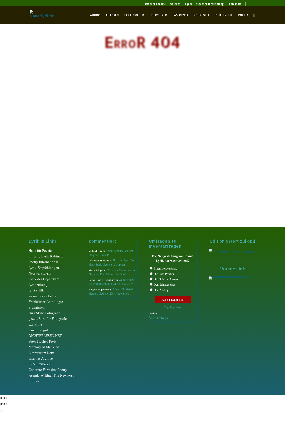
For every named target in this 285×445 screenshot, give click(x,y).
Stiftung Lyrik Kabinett (46, 256)
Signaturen (37, 307)
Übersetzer (158, 15)
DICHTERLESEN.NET (45, 335)
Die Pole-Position (164, 274)
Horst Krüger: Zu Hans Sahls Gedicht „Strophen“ (111, 262)
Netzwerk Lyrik (40, 273)
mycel (188, 4)
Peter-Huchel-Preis (42, 341)
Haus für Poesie (40, 250)
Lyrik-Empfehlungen (44, 267)
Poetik (243, 15)
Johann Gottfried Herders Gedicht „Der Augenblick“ (111, 291)
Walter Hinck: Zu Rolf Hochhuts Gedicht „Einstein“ (112, 282)
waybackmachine (155, 4)
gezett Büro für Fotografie (48, 318)
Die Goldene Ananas (166, 279)
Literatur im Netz (41, 352)
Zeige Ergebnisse (172, 307)
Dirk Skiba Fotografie (44, 312)
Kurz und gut (38, 330)
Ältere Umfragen (159, 318)
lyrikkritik (36, 290)
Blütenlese (224, 15)
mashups (175, 4)
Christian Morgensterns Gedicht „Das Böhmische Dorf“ (112, 272)
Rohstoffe (202, 15)
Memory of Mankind (44, 346)
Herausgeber (134, 15)
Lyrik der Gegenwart (44, 278)
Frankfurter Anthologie (46, 301)
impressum (234, 4)
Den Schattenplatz (164, 284)
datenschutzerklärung (210, 4)
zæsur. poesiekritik (42, 296)
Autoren (112, 15)
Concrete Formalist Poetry (48, 369)
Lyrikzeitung (38, 284)
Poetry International (43, 261)
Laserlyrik (180, 15)
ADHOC (95, 15)
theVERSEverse (40, 364)
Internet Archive (41, 358)
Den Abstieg (161, 290)
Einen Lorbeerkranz (165, 268)
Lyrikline (35, 324)
